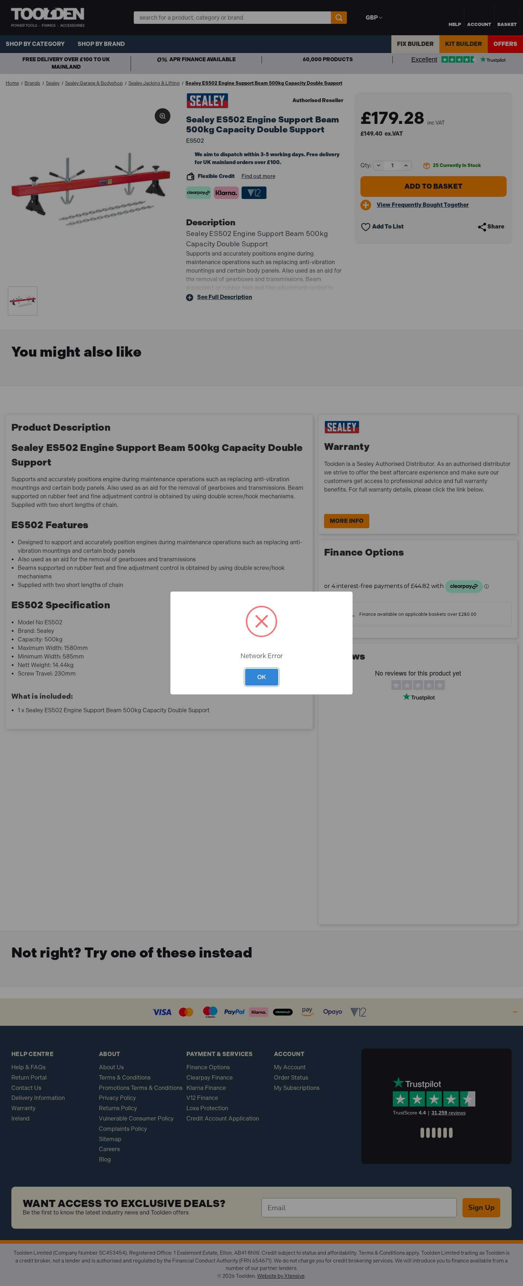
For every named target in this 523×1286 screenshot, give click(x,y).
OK (261, 677)
